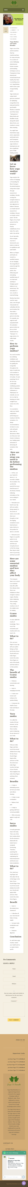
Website (14, 983)
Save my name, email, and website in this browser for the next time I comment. (14, 995)
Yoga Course (13, 36)
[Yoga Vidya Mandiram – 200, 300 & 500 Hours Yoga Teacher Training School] (14, 3)
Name (14, 969)
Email (14, 976)
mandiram (14, 27)
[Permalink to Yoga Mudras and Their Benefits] (13, 24)
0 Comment (13, 30)
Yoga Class (13, 34)
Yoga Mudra (13, 32)
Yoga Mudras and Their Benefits (14, 43)
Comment (14, 1001)
